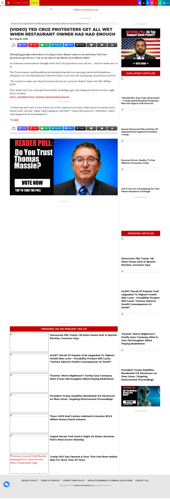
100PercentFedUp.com (84, 485)
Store (25, 3)
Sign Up (34, 3)
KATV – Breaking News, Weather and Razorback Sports (39, 96)
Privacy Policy (30, 480)
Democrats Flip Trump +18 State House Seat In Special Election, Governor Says (138, 261)
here (87, 24)
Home (17, 3)
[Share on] (91, 45)
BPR (16, 119)
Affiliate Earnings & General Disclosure (110, 480)
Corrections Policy (73, 480)
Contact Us (141, 480)
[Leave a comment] (6, 484)
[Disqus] (64, 232)
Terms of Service (50, 480)
